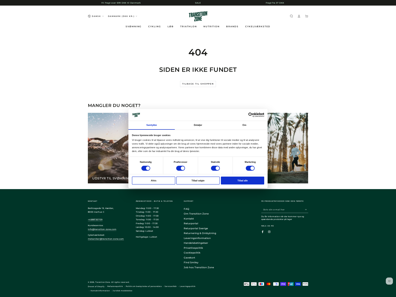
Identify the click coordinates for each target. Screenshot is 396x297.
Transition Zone (102, 282)
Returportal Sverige (196, 228)
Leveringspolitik (187, 286)
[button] (291, 16)
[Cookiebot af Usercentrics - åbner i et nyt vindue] (250, 115)
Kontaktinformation (100, 291)
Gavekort (189, 257)
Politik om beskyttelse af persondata (144, 286)
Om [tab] (244, 125)
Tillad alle (242, 180)
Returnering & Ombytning (200, 233)
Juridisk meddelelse (122, 291)
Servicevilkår (171, 286)
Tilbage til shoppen (198, 83)
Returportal (191, 223)
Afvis (153, 180)
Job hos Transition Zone (199, 267)
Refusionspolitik (115, 286)
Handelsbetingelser (196, 242)
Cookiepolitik (192, 252)
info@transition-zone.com (102, 229)
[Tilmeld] (306, 209)
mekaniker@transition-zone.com (106, 239)
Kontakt (189, 218)
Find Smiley (191, 262)
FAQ (186, 208)
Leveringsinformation (197, 238)
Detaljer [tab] (198, 125)
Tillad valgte (198, 180)
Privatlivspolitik (193, 247)
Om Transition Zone (196, 213)
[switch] (180, 168)
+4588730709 (95, 219)
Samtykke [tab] (151, 125)
